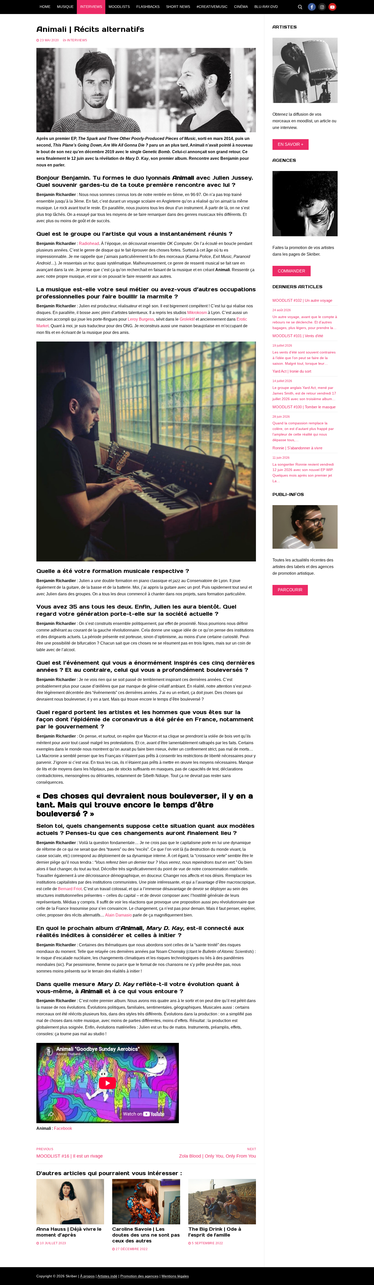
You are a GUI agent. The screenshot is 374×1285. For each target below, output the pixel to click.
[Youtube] (332, 7)
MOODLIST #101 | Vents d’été (297, 336)
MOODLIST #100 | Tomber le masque (304, 407)
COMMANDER (291, 271)
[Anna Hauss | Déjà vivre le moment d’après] (70, 1201)
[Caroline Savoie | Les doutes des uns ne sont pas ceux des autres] (146, 1201)
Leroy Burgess (141, 319)
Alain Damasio (118, 915)
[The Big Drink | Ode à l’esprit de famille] (222, 1201)
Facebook (63, 1128)
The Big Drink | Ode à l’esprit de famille (214, 1232)
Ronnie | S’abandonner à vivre (297, 448)
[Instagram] (322, 7)
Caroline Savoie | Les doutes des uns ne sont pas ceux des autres (146, 1235)
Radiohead (89, 243)
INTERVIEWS (76, 40)
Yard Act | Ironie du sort (291, 371)
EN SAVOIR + (290, 144)
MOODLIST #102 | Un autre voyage (302, 300)
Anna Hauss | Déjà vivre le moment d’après (68, 1232)
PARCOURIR (290, 590)
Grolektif (187, 319)
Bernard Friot (70, 889)
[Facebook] (312, 7)
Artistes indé (107, 1276)
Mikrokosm (197, 312)
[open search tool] (300, 7)
